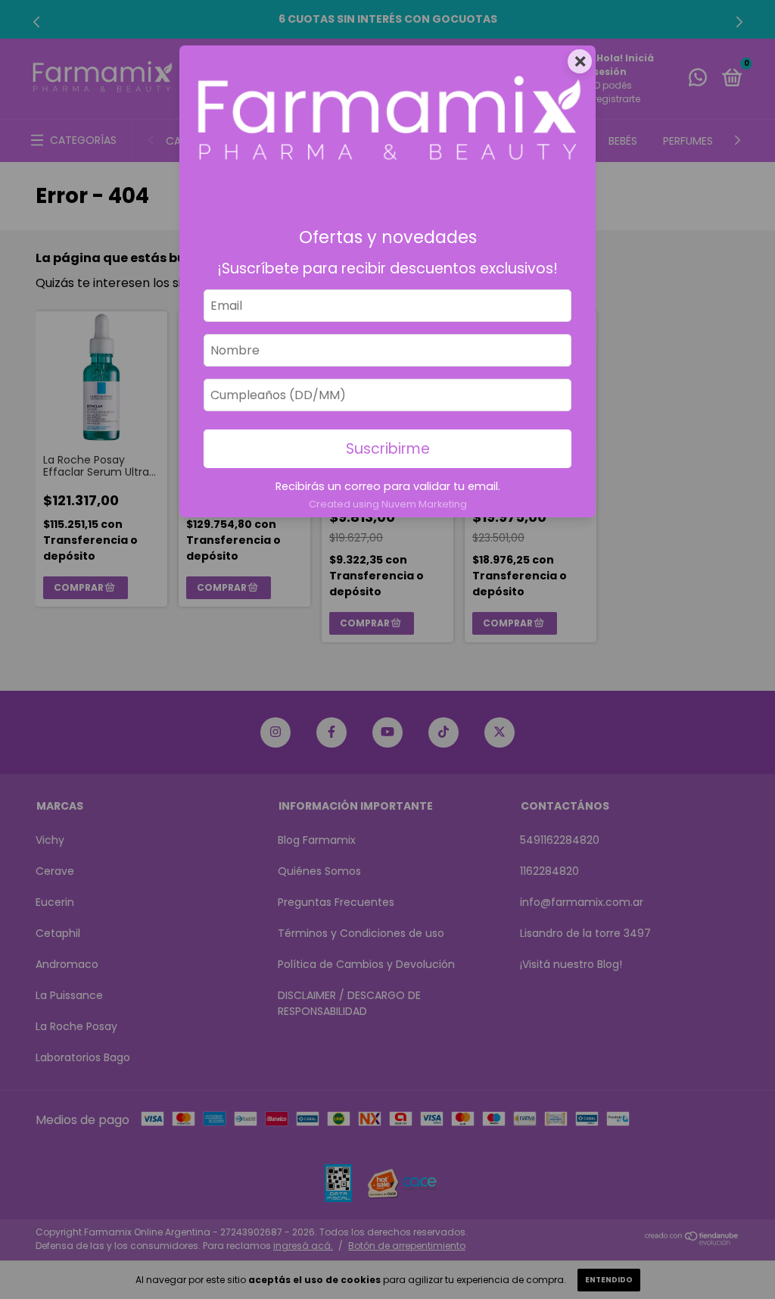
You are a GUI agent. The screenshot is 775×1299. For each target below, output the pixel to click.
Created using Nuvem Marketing (388, 504)
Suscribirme (388, 449)
